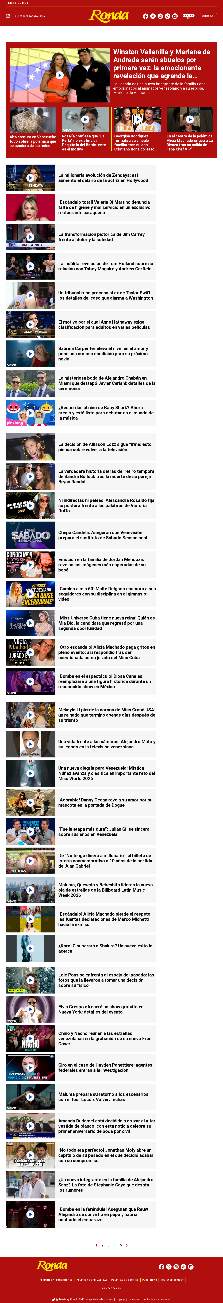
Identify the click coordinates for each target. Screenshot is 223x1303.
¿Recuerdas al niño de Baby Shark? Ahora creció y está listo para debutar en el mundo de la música (106, 413)
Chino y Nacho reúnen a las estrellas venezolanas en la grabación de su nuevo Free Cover (104, 1038)
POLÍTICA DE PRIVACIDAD (91, 1280)
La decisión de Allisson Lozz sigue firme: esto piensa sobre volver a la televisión (105, 447)
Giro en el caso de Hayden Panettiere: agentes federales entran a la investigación (105, 1067)
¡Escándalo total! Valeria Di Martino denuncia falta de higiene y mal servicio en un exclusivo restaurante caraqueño (104, 207)
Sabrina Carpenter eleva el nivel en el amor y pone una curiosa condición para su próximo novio (103, 353)
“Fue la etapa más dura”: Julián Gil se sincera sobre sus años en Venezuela (103, 832)
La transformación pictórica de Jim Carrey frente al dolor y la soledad (101, 237)
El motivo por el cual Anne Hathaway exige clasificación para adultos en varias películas (104, 324)
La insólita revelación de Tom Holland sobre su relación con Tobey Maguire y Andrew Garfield (105, 266)
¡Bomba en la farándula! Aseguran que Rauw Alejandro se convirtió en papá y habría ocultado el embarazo (103, 1214)
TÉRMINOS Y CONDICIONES (55, 1280)
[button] (8, 16)
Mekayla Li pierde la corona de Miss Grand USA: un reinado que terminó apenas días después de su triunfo (106, 715)
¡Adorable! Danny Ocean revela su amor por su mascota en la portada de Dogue (105, 802)
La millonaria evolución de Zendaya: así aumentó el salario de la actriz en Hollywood (103, 178)
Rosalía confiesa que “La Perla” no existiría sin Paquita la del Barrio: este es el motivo (84, 142)
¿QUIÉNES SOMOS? (172, 1280)
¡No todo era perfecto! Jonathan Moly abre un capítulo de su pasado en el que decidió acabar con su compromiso (105, 1155)
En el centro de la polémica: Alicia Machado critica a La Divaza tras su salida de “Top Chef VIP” (190, 142)
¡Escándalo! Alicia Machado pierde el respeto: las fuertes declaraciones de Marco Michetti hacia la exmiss (105, 919)
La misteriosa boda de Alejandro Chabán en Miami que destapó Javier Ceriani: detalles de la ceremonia (107, 383)
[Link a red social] (161, 1267)
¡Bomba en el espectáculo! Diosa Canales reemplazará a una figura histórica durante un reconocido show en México (104, 681)
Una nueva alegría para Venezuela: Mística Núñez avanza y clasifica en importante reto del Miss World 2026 (106, 773)
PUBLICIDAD (149, 1280)
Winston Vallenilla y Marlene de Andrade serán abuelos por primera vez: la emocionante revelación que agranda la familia (161, 68)
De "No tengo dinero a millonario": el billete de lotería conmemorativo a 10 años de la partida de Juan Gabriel (105, 861)
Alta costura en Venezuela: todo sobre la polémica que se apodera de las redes (33, 141)
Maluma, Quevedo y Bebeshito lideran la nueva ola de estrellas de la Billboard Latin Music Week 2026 (105, 890)
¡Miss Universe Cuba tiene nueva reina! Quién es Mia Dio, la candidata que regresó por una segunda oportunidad (106, 623)
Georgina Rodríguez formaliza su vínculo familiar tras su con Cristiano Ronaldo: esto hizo (134, 145)
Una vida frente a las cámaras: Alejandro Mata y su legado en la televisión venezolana (106, 744)
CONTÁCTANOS (111, 1288)
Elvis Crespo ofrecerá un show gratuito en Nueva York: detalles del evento (101, 1009)
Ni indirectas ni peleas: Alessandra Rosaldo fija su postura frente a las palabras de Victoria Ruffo (106, 505)
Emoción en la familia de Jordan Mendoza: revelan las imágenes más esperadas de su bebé (102, 565)
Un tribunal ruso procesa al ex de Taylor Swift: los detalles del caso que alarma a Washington (105, 295)
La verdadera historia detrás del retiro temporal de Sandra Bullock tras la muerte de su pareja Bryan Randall (107, 476)
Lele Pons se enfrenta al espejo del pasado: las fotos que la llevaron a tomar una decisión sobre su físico (106, 980)
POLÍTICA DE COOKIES (125, 1280)
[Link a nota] (60, 75)
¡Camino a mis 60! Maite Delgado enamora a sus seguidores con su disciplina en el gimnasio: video (107, 594)
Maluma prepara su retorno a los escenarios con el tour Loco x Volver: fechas (103, 1097)
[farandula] (108, 16)
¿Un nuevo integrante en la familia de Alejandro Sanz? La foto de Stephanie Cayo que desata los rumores (105, 1185)
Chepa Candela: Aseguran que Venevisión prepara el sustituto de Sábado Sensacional (102, 535)
